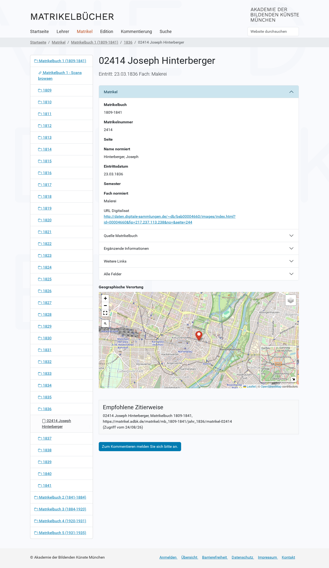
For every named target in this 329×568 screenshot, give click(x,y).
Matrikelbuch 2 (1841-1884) (62, 497)
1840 (47, 473)
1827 (47, 302)
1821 (47, 232)
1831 (47, 350)
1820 (47, 220)
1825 (47, 279)
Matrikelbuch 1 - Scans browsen (60, 75)
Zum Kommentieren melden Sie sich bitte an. (140, 446)
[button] (199, 335)
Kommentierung (136, 31)
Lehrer (63, 31)
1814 (47, 149)
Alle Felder (112, 274)
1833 (47, 373)
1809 (47, 90)
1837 (47, 438)
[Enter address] (105, 323)
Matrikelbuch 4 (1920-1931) (62, 521)
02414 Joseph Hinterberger (56, 423)
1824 (47, 267)
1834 (47, 385)
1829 (47, 326)
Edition (106, 31)
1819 (47, 208)
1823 (47, 255)
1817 (47, 184)
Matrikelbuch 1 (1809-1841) (94, 42)
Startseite (39, 31)
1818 (47, 196)
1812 (47, 125)
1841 (47, 485)
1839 (47, 462)
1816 (47, 173)
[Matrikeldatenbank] (72, 16)
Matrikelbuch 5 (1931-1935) (62, 532)
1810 (47, 102)
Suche (166, 31)
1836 (128, 42)
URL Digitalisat (116, 210)
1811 (47, 114)
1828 (47, 314)
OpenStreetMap (271, 386)
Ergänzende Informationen (126, 248)
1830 (47, 338)
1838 (47, 450)
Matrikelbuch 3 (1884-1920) (62, 509)
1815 (47, 161)
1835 (47, 397)
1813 (47, 137)
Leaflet (251, 386)
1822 (47, 243)
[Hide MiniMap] (293, 379)
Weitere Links (115, 261)
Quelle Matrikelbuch (121, 235)
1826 (47, 291)
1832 (47, 361)
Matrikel (84, 31)
